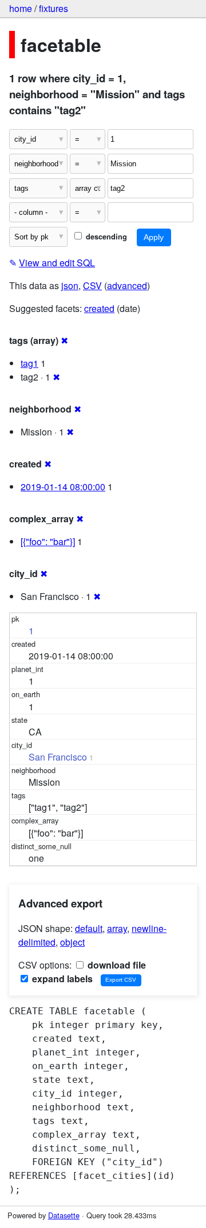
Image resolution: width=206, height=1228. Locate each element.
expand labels (61, 978)
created (99, 308)
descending (105, 236)
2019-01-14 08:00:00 (63, 486)
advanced (127, 285)
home (20, 8)
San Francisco (58, 756)
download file (115, 964)
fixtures (53, 8)
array (117, 928)
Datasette (64, 1215)
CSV (92, 285)
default (88, 928)
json (69, 285)
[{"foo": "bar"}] (48, 541)
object (72, 942)
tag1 (29, 363)
